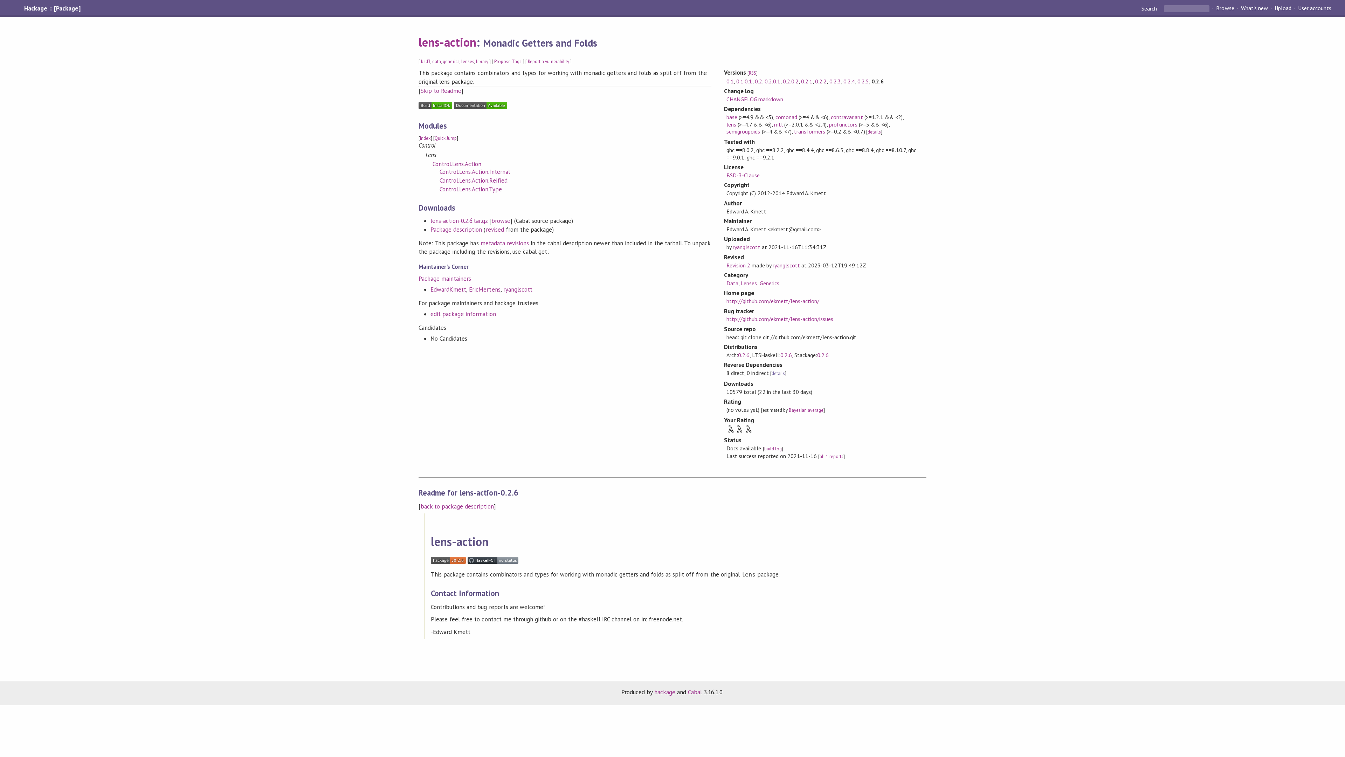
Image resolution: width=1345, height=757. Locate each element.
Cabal (695, 692)
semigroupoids (743, 131)
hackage (664, 692)
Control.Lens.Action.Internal (475, 172)
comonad (786, 117)
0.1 (730, 81)
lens (731, 124)
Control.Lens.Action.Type (471, 189)
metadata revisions (505, 243)
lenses (467, 61)
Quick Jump (446, 138)
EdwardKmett (448, 289)
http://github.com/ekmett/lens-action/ (772, 301)
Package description (456, 229)
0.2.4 (849, 81)
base (731, 117)
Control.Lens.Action (457, 164)
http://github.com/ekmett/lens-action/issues (779, 318)
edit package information (463, 314)
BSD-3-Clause (743, 175)
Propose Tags (508, 61)
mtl (778, 124)
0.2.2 (821, 81)
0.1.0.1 (744, 81)
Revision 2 (738, 265)
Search (1149, 8)
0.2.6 (744, 355)
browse (500, 221)
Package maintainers (445, 278)
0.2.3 (835, 81)
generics (451, 61)
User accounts (1314, 8)
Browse (1225, 8)
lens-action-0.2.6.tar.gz (459, 221)
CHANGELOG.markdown (754, 99)
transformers (809, 131)
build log (773, 449)
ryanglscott (517, 289)
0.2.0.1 (772, 81)
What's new (1254, 8)
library (482, 61)
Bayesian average (806, 410)
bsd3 (425, 61)
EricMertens (484, 289)
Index (425, 138)
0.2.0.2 (791, 81)
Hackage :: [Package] (52, 8)
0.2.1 (807, 81)
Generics (769, 283)
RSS (752, 73)
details (874, 132)
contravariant (847, 117)
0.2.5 (863, 81)
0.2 (758, 81)
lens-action (447, 42)
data (436, 61)
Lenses (749, 283)
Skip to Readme (441, 91)
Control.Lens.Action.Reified (474, 180)
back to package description (457, 506)
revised (495, 229)
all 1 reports (831, 456)
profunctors (843, 124)
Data (732, 283)
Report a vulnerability (549, 61)
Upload (1283, 8)
